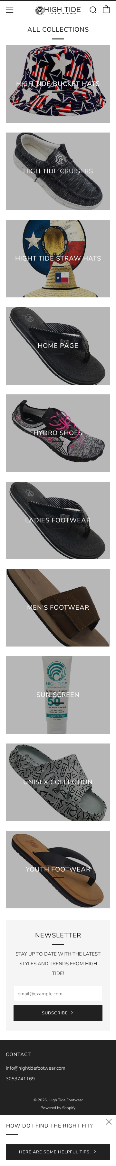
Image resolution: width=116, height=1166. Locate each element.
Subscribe (55, 1013)
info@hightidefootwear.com (35, 1068)
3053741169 (20, 1078)
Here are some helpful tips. (55, 1152)
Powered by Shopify (58, 1107)
